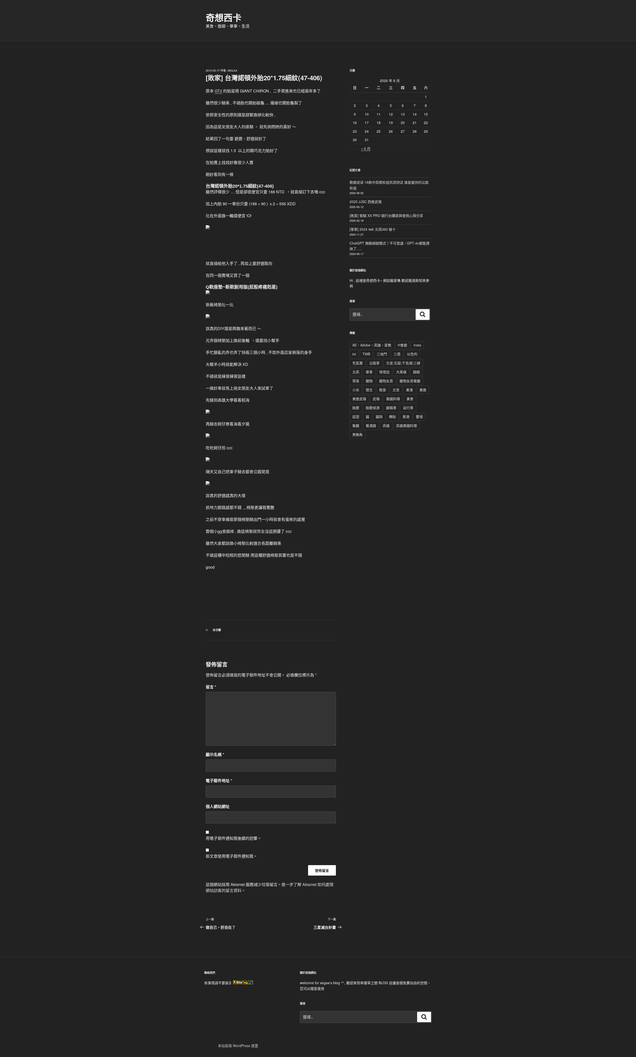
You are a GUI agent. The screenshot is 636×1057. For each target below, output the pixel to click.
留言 (211, 687)
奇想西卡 (223, 17)
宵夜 (355, 380)
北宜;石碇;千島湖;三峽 (403, 362)
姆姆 (416, 371)
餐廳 (355, 425)
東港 (409, 389)
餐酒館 (371, 425)
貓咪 (379, 416)
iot (354, 353)
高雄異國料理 (406, 425)
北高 (355, 371)
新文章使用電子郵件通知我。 (231, 856)
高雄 (386, 425)
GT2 (218, 91)
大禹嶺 (401, 371)
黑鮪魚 (357, 434)
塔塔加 (384, 371)
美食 (409, 398)
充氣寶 (357, 362)
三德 (397, 353)
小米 (355, 389)
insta (417, 344)
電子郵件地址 (219, 780)
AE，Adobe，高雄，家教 (371, 344)
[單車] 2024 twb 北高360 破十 (373, 229)
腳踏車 (391, 407)
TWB (366, 353)
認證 (355, 416)
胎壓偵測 (373, 407)
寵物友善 (386, 380)
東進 (422, 389)
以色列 (412, 353)
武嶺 (376, 398)
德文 (369, 389)
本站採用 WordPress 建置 (238, 1045)
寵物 (369, 380)
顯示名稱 (215, 754)
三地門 (382, 353)
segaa (232, 70)
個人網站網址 (218, 806)
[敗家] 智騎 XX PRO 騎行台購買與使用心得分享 (386, 215)
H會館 (402, 344)
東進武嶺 (359, 398)
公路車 (374, 362)
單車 (369, 371)
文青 (396, 389)
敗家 (382, 389)
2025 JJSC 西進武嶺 (366, 201)
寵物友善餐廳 (409, 380)
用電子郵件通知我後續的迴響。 (233, 838)
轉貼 (392, 416)
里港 (405, 416)
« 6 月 (365, 148)
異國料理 (393, 398)
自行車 (408, 407)
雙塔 (419, 416)
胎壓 (355, 407)
